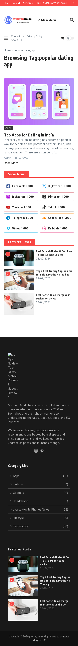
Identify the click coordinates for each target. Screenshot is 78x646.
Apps (8, 127)
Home (7, 50)
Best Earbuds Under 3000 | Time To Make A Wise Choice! (55, 561)
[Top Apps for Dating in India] (39, 101)
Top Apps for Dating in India (29, 134)
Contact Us (17, 36)
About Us (16, 39)
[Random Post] (62, 38)
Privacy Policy (34, 36)
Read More (11, 163)
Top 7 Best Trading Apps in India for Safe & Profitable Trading (55, 581)
